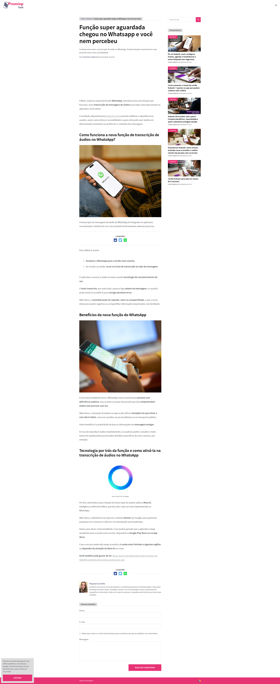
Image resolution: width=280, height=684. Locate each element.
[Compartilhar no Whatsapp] (125, 240)
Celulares (173, 37)
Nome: (82, 610)
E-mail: (82, 622)
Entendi (17, 678)
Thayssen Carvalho (90, 57)
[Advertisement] (120, 80)
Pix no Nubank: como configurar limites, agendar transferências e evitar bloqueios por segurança (182, 57)
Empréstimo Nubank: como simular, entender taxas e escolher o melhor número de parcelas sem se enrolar (183, 150)
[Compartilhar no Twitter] (120, 240)
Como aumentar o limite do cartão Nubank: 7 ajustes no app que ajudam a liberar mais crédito (184, 88)
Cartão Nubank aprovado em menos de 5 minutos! (183, 180)
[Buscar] (276, 5)
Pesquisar (198, 19)
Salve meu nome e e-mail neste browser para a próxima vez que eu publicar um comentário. (120, 633)
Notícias (89, 19)
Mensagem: (84, 639)
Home (83, 19)
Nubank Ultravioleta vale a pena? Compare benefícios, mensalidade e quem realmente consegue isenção (183, 119)
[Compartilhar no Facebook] (115, 240)
